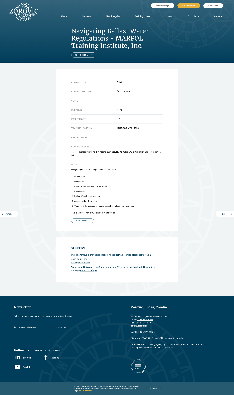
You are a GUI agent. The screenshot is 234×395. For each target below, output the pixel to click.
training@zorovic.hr (80, 262)
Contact (218, 16)
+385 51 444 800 (79, 259)
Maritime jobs (113, 16)
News (169, 16)
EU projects (193, 16)
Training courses (143, 16)
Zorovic (24, 12)
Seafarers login (162, 6)
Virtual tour (213, 6)
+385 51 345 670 (143, 323)
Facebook (55, 357)
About (64, 16)
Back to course (82, 220)
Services (86, 16)
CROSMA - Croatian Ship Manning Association (163, 338)
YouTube (27, 367)
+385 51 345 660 (145, 319)
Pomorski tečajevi (88, 270)
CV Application (188, 6)
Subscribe (60, 327)
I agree (153, 388)
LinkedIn (27, 357)
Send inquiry (83, 55)
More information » (85, 391)
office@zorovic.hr (139, 326)
